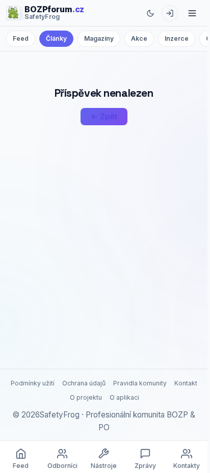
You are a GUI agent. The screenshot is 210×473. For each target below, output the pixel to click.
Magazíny (99, 38)
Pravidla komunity (140, 383)
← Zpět (104, 116)
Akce (139, 38)
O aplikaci (124, 397)
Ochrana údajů (84, 383)
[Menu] (192, 13)
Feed (21, 38)
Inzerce (177, 38)
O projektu (86, 397)
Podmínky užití (33, 383)
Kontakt (185, 383)
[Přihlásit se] (170, 13)
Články (56, 38)
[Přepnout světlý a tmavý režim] (150, 13)
